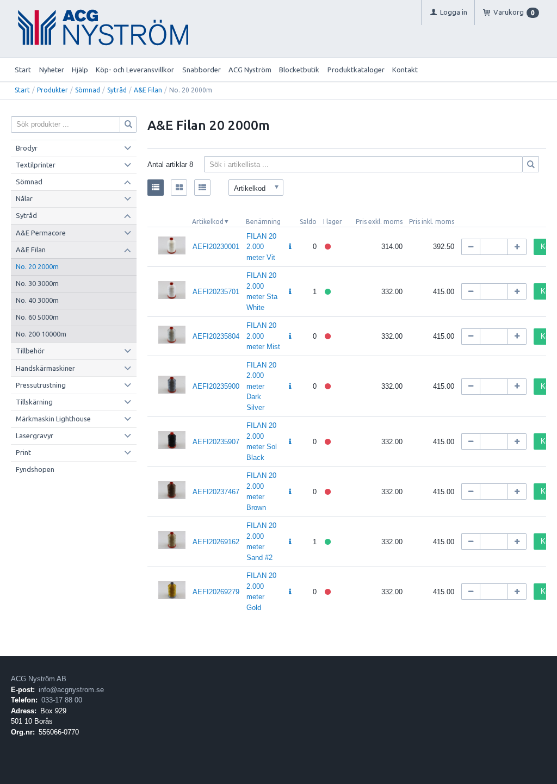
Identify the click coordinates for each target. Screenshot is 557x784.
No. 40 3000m (37, 300)
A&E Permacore (41, 233)
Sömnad (87, 90)
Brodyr (27, 148)
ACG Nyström (249, 69)
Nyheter (51, 69)
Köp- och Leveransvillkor (135, 69)
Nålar (24, 198)
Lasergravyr (34, 435)
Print (23, 452)
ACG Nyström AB (38, 679)
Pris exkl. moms (379, 221)
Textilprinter (35, 165)
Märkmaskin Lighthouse (53, 418)
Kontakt (405, 69)
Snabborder (201, 69)
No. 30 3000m (37, 283)
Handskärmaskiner (45, 368)
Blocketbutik (299, 69)
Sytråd (117, 90)
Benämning (263, 221)
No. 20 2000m (37, 266)
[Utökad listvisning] (202, 187)
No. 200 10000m (41, 334)
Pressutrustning (41, 385)
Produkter (52, 90)
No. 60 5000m (37, 317)
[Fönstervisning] (179, 187)
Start (23, 69)
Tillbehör (30, 350)
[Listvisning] (155, 187)
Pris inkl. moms (431, 221)
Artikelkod (208, 221)
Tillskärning (34, 402)
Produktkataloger (356, 69)
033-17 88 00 (61, 700)
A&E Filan (148, 90)
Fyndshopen (35, 469)
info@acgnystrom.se (71, 690)
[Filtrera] (531, 164)
